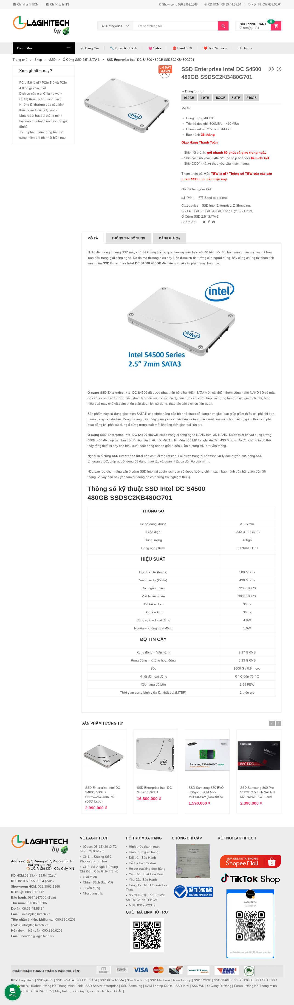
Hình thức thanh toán (144, 846)
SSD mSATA (65, 980)
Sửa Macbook (137, 980)
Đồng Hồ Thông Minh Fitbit (63, 986)
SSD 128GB (202, 980)
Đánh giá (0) (169, 238)
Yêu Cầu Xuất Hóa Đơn (146, 874)
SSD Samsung (131, 986)
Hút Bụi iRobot (30, 986)
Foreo (238, 986)
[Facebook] (209, 222)
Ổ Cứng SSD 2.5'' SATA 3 (81, 59)
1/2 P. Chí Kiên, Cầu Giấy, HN (52, 868)
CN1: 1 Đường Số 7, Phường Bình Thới (96, 859)
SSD (52, 59)
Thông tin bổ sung (128, 238)
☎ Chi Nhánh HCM (26, 4)
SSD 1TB (261, 980)
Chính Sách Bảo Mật (98, 882)
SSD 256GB (223, 980)
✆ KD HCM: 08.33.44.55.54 (222, 4)
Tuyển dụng (91, 888)
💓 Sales (154, 48)
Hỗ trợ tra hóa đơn (142, 863)
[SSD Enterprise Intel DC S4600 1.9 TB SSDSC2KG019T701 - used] (271, 69)
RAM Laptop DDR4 (159, 986)
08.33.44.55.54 (36, 875)
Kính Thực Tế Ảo (109, 991)
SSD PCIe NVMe (112, 980)
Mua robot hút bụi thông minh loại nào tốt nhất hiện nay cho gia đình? (43, 121)
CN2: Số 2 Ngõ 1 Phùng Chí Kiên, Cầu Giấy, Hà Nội (99, 869)
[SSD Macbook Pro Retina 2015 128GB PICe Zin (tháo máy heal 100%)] (279, 69)
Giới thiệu (90, 877)
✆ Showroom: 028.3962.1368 (178, 4)
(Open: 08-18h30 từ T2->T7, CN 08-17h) (99, 849)
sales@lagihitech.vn (35, 914)
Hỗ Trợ (243, 48)
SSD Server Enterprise (101, 986)
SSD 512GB (243, 980)
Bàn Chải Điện (35, 991)
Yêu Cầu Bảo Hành (143, 879)
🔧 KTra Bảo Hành (123, 48)
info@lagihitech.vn (35, 925)
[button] (193, 910)
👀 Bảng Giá (89, 48)
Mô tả (93, 238)
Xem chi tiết (260, 158)
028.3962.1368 (49, 886)
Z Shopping (241, 205)
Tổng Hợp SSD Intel (237, 211)
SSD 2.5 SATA (86, 980)
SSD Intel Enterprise (216, 205)
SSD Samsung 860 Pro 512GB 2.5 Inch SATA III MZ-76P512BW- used (257, 792)
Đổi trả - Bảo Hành (142, 857)
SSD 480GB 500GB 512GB (201, 211)
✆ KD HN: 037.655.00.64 (264, 4)
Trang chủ (20, 59)
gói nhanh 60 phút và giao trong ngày (236, 152)
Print (189, 197)
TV (50, 991)
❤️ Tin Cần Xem (215, 48)
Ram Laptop (182, 980)
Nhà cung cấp (93, 893)
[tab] (93, 238)
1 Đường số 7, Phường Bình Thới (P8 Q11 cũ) (49, 863)
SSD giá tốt (45, 980)
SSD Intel (182, 986)
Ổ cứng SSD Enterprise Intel (109, 435)
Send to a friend (216, 197)
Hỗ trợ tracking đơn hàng (147, 868)
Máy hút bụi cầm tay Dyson (75, 991)
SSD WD (198, 986)
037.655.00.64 (33, 881)
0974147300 (37, 897)
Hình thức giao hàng (143, 852)
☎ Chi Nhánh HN (57, 4)
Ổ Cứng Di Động (219, 986)
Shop (38, 59)
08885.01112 (34, 892)
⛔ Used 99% (182, 48)
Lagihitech (26, 980)
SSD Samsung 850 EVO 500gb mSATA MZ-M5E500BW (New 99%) (206, 792)
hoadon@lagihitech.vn (37, 936)
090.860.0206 (37, 903)
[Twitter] (204, 222)
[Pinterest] (213, 222)
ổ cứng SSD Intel (141, 471)
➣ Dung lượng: (192, 91)
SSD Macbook (160, 980)
